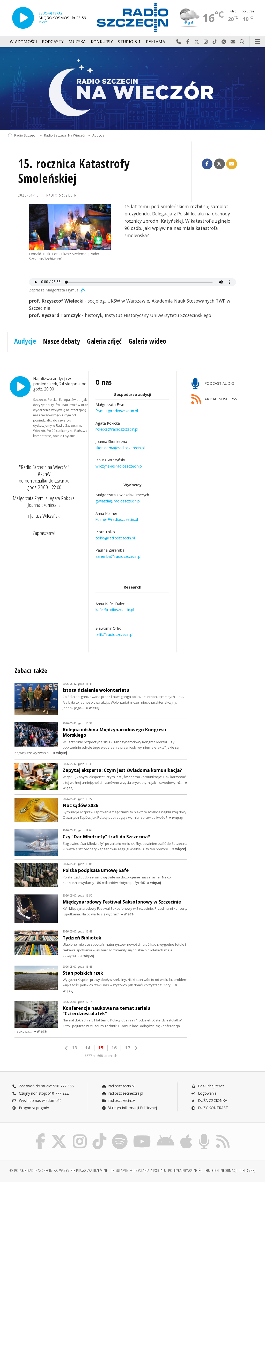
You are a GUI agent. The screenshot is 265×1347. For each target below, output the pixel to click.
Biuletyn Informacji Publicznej (132, 1107)
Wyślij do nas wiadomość (233, 42)
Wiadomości (23, 41)
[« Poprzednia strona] (66, 1048)
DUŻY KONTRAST (212, 1107)
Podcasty (52, 41)
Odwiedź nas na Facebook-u (187, 42)
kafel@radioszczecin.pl (114, 609)
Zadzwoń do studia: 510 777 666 (46, 1085)
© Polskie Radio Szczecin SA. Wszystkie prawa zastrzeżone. (59, 1170)
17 (127, 1048)
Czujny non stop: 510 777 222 (43, 1093)
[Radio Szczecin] (132, 17)
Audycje (98, 135)
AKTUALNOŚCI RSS (220, 399)
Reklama (155, 41)
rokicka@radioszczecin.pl (116, 429)
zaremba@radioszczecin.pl (118, 556)
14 (87, 1048)
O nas (103, 382)
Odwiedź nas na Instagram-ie (205, 42)
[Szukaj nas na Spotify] (119, 1134)
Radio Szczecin (26, 135)
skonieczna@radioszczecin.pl (120, 447)
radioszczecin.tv (121, 1100)
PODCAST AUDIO (218, 383)
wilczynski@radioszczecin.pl (119, 466)
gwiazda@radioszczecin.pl (118, 500)
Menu (257, 42)
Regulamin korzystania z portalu (138, 1170)
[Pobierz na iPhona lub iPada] (186, 1134)
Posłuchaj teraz (210, 1085)
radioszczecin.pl (121, 1085)
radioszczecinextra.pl (125, 1093)
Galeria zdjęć (104, 341)
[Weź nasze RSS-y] (223, 1134)
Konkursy (102, 41)
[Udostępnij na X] (219, 164)
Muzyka (77, 41)
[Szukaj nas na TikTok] (99, 1134)
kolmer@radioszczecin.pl (116, 519)
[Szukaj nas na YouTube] (142, 1134)
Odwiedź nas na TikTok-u (214, 42)
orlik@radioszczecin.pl (114, 634)
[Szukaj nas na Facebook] (40, 1134)
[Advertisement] (69, 1226)
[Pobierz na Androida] (165, 1134)
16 (114, 1048)
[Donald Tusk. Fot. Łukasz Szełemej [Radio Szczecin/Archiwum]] (70, 227)
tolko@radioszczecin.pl (115, 537)
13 (74, 1048)
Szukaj (242, 42)
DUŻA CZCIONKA (212, 1100)
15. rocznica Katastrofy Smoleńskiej (74, 171)
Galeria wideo (147, 341)
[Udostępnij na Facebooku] (207, 164)
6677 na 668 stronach (101, 1055)
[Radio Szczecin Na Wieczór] (132, 88)
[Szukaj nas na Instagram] (80, 1134)
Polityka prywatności (185, 1170)
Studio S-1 (129, 41)
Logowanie (207, 1093)
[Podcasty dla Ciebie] (204, 1134)
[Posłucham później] (82, 290)
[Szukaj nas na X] (59, 1134)
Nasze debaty (61, 341)
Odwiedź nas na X (196, 42)
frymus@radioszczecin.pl (116, 410)
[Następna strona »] (135, 1048)
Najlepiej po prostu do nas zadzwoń (178, 42)
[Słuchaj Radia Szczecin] (23, 18)
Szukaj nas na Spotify (224, 42)
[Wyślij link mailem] (231, 164)
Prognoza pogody (33, 1107)
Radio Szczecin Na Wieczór (65, 135)
